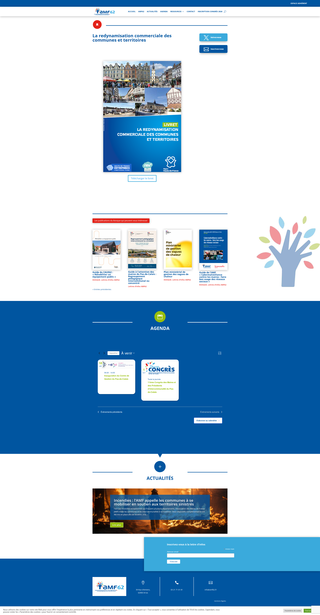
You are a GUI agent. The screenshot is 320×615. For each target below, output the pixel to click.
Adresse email (173, 552)
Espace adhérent (299, 3)
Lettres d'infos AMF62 (110, 280)
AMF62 (141, 11)
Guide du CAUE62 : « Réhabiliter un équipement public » (104, 274)
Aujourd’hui (113, 353)
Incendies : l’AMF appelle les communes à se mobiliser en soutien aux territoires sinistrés (154, 502)
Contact (191, 11)
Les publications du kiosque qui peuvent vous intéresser (121, 220)
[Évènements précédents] (99, 353)
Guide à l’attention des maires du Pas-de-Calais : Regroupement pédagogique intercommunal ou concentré (142, 277)
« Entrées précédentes (101, 289)
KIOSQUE (96, 280)
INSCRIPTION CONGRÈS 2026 (210, 11)
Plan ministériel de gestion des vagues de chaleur (176, 274)
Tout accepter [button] (310, 610)
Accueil (132, 11)
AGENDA (164, 11)
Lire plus (116, 525)
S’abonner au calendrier (206, 420)
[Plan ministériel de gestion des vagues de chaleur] (178, 250)
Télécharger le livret (142, 178)
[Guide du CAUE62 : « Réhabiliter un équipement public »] (106, 250)
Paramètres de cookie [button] (293, 610)
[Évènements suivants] (104, 353)
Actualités (152, 11)
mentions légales (220, 601)
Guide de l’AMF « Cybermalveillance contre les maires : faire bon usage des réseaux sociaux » (212, 277)
